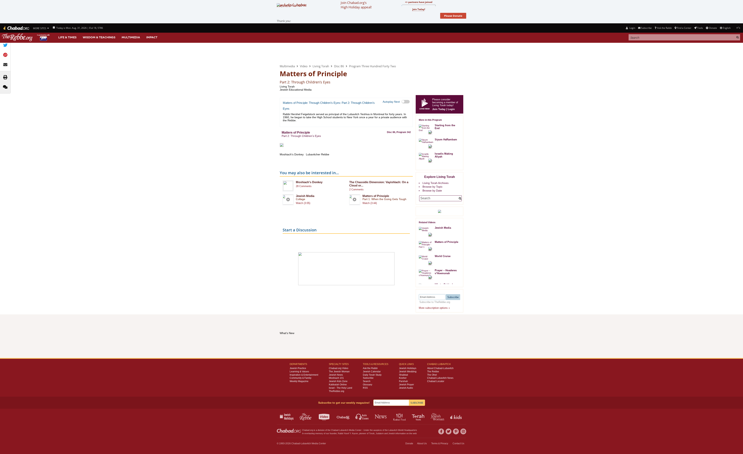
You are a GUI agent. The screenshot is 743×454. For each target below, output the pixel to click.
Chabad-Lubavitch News (440, 378)
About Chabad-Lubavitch (440, 368)
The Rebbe (433, 371)
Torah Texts (419, 416)
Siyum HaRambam (446, 139)
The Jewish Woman (339, 371)
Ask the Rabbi (664, 28)
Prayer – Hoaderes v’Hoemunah (446, 272)
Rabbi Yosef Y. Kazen (348, 433)
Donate (713, 28)
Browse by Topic (432, 186)
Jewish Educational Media (296, 89)
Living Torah (296, 53)
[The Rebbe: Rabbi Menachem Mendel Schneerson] (26, 37)
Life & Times (67, 37)
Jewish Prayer (406, 384)
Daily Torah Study (372, 375)
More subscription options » (434, 307)
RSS (365, 388)
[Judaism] (16, 28)
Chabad (334, 430)
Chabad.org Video (338, 368)
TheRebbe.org (336, 391)
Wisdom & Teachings (99, 37)
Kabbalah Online (338, 384)
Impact (151, 37)
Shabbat (403, 375)
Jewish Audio (406, 388)
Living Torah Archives (435, 183)
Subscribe (368, 378)
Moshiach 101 (336, 378)
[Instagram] (463, 431)
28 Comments (304, 186)
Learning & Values (299, 371)
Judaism (380, 433)
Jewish (391, 433)
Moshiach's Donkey (309, 182)
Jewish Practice (298, 368)
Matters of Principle (375, 196)
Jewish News (336, 375)
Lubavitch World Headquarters (402, 430)
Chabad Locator (435, 381)
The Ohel (432, 375)
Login (632, 28)
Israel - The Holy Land (340, 388)
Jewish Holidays (407, 368)
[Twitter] (448, 431)
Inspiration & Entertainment (304, 375)
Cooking (400, 416)
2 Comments (356, 189)
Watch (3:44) (369, 203)
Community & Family (300, 378)
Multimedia (131, 37)
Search (366, 381)
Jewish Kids (456, 416)
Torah (372, 433)
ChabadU (343, 416)
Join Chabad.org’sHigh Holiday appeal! (356, 4)
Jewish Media (305, 196)
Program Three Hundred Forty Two (372, 66)
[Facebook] (441, 431)
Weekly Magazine (299, 381)
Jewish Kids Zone (338, 381)
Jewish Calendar (372, 371)
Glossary (367, 384)
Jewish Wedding (407, 371)
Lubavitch (343, 430)
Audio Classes (362, 416)
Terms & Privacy (439, 443)
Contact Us (458, 443)
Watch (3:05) (303, 203)
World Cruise (442, 256)
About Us (422, 443)
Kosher (403, 378)
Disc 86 (339, 66)
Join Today (438, 109)
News (381, 416)
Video (303, 66)
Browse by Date (432, 190)
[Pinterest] (456, 431)
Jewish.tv (324, 416)
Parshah (403, 381)
